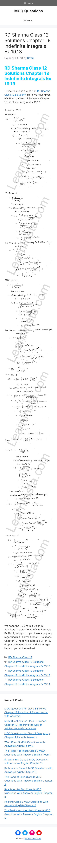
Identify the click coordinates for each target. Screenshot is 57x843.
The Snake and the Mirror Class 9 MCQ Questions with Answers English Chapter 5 (28, 814)
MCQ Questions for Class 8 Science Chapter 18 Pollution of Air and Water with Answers (26, 712)
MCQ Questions (28, 11)
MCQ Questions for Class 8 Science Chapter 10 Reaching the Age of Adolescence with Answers (25, 725)
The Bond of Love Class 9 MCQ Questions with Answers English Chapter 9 (28, 781)
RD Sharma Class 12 (20, 657)
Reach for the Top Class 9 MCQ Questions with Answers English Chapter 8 (28, 793)
